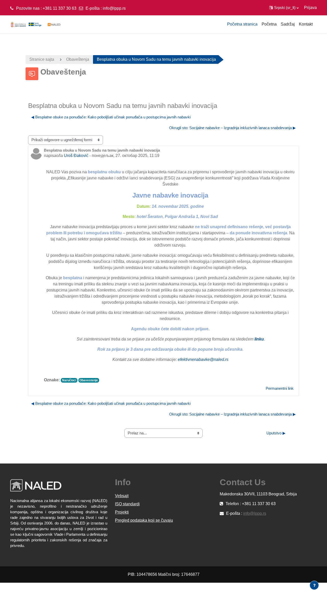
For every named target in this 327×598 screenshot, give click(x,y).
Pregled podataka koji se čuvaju (144, 520)
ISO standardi (127, 504)
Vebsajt (122, 496)
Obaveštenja (77, 59)
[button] (284, 7)
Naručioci (69, 380)
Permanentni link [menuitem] (280, 388)
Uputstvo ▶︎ (276, 433)
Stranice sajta (41, 59)
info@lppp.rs (114, 8)
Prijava (310, 7)
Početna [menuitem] (269, 24)
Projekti (122, 512)
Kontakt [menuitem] (306, 24)
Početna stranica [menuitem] (242, 24)
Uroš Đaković (76, 155)
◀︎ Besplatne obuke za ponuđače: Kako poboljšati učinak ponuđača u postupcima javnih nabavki (111, 117)
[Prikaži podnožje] (314, 585)
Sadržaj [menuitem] (288, 24)
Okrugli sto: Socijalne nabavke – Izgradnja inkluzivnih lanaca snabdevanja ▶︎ (232, 128)
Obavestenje (88, 380)
